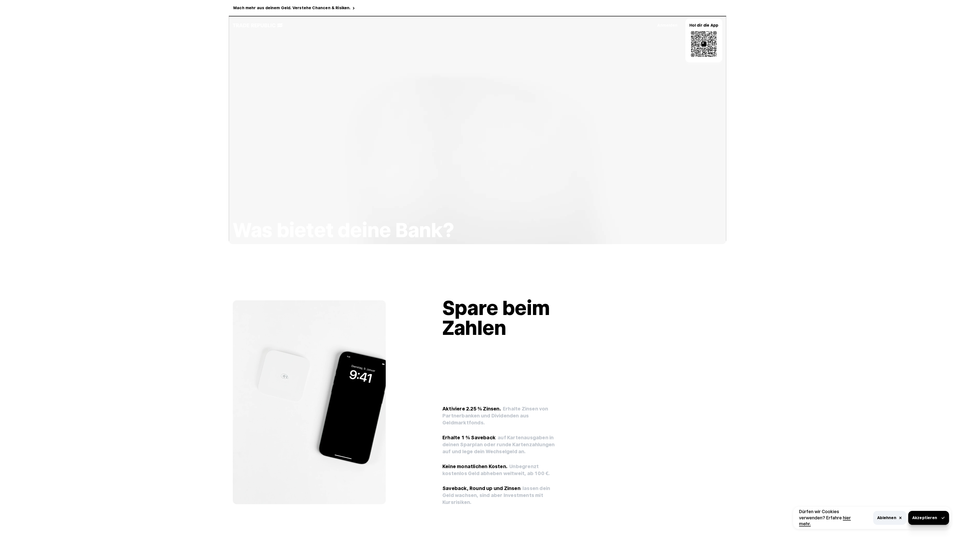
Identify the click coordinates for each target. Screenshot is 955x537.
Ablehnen (886, 517)
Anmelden (667, 25)
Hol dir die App (703, 25)
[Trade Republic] (258, 25)
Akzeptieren (924, 517)
